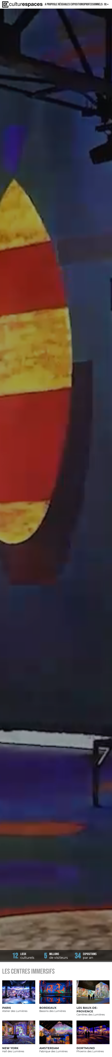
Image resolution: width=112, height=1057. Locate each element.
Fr (105, 4)
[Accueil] (22, 4)
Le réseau (60, 4)
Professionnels (93, 4)
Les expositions (75, 4)
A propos (50, 4)
